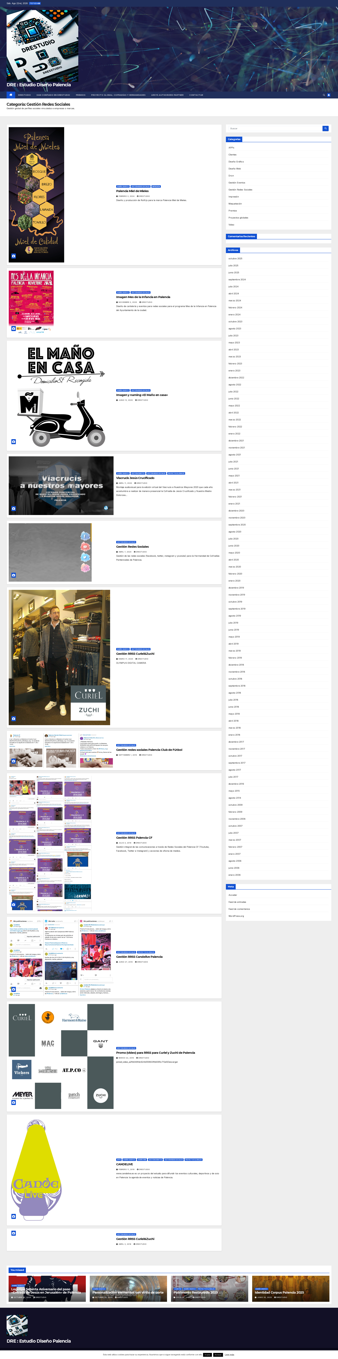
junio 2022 (234, 398)
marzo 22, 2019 (126, 1058)
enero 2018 (234, 734)
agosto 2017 (235, 770)
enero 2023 (234, 370)
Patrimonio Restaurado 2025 (196, 1292)
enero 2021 (234, 503)
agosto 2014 (235, 798)
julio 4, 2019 (125, 843)
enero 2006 (235, 875)
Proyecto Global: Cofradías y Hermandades (118, 95)
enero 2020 (234, 580)
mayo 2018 (234, 713)
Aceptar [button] (207, 1355)
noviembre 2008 (237, 819)
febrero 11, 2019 (127, 1169)
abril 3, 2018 (125, 1244)
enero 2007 (235, 854)
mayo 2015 (234, 791)
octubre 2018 (235, 678)
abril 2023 (234, 349)
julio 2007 (234, 833)
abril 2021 (233, 482)
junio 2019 (234, 629)
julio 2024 (234, 286)
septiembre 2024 (237, 279)
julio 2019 (233, 622)
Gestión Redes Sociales (140, 186)
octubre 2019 (235, 601)
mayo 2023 (234, 342)
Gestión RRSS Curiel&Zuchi (135, 654)
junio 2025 (234, 272)
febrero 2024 (235, 307)
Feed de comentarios (239, 909)
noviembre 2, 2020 (128, 302)
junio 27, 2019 (126, 962)
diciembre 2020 (236, 510)
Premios (81, 95)
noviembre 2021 (237, 447)
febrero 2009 (235, 812)
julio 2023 (233, 335)
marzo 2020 (235, 566)
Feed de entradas (237, 902)
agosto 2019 (235, 615)
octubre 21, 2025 (23, 1297)
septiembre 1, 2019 (128, 755)
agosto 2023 (235, 328)
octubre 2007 (236, 826)
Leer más (229, 1354)
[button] (324, 95)
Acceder (233, 895)
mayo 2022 (234, 405)
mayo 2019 (234, 636)
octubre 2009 (236, 805)
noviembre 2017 (237, 748)
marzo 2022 (235, 419)
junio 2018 (234, 706)
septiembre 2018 (237, 685)
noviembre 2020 (237, 517)
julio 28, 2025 (183, 1297)
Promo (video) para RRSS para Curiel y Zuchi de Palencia (155, 1053)
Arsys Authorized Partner (167, 95)
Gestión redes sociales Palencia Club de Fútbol (149, 750)
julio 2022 (233, 391)
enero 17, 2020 (126, 659)
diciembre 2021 (236, 440)
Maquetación (235, 203)
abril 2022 (234, 412)
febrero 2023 (235, 363)
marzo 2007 (235, 840)
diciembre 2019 (236, 587)
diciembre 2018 (236, 664)
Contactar (196, 95)
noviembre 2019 (237, 594)
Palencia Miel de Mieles (132, 191)
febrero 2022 (235, 426)
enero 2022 (234, 433)
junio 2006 (234, 868)
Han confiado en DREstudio (53, 95)
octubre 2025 (235, 258)
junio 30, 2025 (264, 1297)
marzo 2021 (235, 489)
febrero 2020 (235, 573)
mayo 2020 (234, 552)
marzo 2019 (235, 650)
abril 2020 (234, 559)
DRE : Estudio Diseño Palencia (39, 84)
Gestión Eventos (138, 473)
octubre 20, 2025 (104, 1297)
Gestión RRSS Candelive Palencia (139, 957)
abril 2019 (234, 643)
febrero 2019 (235, 657)
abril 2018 (234, 720)
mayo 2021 (234, 475)
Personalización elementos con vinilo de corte (128, 1292)
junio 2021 (234, 468)
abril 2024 (234, 293)
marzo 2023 (235, 356)
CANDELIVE (124, 1164)
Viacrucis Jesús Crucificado (135, 478)
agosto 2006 (235, 861)
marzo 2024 (235, 300)
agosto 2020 (235, 531)
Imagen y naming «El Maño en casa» (142, 395)
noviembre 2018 (237, 671)
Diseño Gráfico (123, 186)
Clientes (233, 154)
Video (231, 224)
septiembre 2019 (237, 608)
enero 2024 (235, 314)
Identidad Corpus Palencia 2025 (279, 1292)
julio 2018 (233, 699)
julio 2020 (233, 538)
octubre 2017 (235, 756)
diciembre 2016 (236, 784)
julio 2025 (233, 265)
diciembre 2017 (236, 741)
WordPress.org (236, 916)
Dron (231, 175)
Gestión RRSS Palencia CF (134, 837)
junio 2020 (234, 545)
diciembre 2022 (236, 377)
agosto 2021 (235, 454)
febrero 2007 (235, 847)
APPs (119, 1159)
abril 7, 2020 (125, 552)
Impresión (156, 186)
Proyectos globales (176, 473)
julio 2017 (233, 777)
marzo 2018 (235, 727)
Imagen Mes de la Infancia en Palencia (143, 297)
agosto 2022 (235, 384)
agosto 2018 (235, 692)
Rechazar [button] (218, 1355)
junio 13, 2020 (126, 400)
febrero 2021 (235, 496)
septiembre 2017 (237, 763)
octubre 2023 (235, 321)
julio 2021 (233, 461)
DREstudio (24, 95)
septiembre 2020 (237, 524)
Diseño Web (142, 1159)
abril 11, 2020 (126, 483)
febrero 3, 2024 (127, 196)
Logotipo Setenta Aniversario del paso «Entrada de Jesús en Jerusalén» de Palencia (46, 1290)
